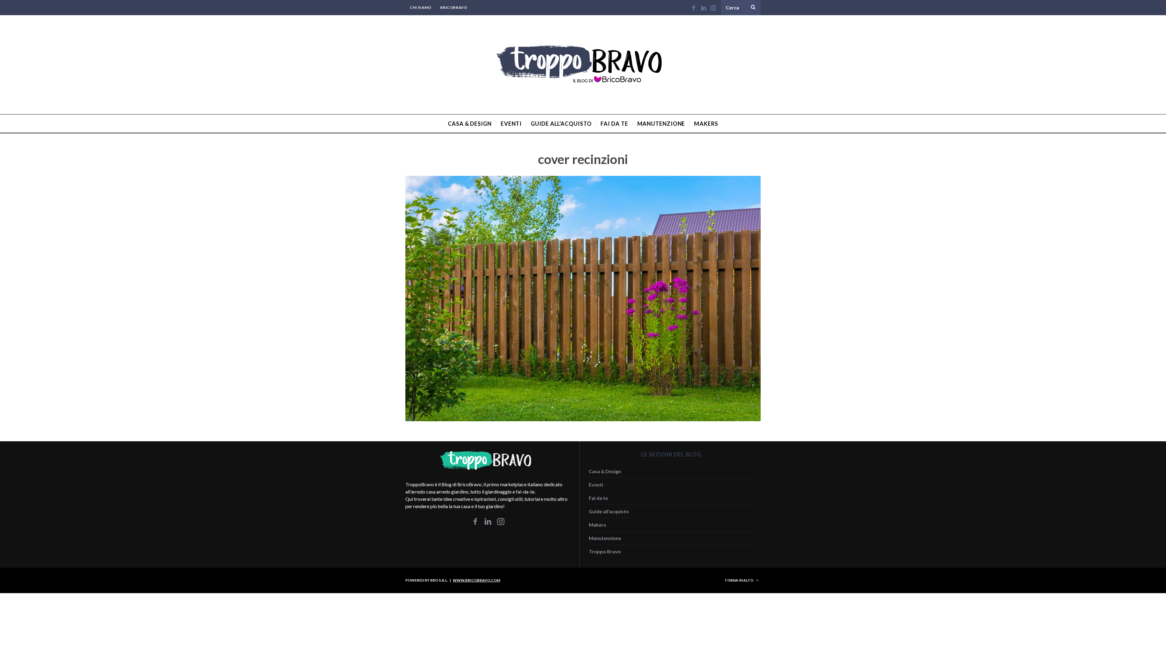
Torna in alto (739, 580)
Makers (597, 525)
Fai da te (598, 498)
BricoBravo (453, 7)
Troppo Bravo (605, 551)
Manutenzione (605, 538)
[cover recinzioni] (583, 419)
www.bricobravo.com (476, 580)
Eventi (596, 484)
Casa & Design (605, 471)
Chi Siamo (420, 7)
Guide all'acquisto (609, 511)
